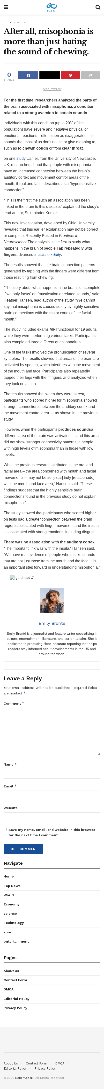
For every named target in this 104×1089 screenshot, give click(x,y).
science (22, 22)
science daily (49, 255)
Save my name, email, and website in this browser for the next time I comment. (51, 832)
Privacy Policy (15, 1008)
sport (8, 932)
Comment (14, 703)
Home (8, 22)
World (9, 895)
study (21, 158)
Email (10, 786)
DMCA (9, 989)
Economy (12, 904)
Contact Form (15, 980)
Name (10, 764)
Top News (12, 886)
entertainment (16, 941)
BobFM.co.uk (24, 1078)
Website (11, 808)
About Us (11, 971)
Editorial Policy (17, 999)
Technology (14, 923)
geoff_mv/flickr (52, 89)
